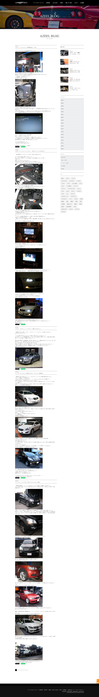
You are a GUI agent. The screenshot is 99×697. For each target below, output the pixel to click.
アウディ (67, 178)
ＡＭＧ (75, 206)
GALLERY (55, 2)
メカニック (72, 193)
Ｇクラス (70, 209)
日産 (80, 201)
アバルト (73, 178)
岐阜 (67, 201)
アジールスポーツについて (38, 2)
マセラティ (79, 191)
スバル (80, 183)
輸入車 (63, 206)
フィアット (75, 186)
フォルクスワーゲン (71, 188)
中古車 (81, 198)
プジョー (78, 188)
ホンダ (63, 191)
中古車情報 (63, 165)
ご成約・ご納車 (64, 160)
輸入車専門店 (69, 206)
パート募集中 (69, 186)
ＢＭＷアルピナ (64, 209)
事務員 (63, 201)
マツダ (63, 193)
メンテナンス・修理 (64, 163)
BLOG (76, 2)
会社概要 (82, 2)
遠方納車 (62, 168)
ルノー (70, 198)
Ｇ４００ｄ (63, 211)
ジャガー (63, 183)
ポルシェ (73, 191)
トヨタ (63, 186)
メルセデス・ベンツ (65, 196)
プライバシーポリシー (79, 689)
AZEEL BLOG (63, 157)
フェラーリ (63, 188)
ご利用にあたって (70, 689)
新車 (76, 201)
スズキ (68, 183)
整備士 (72, 201)
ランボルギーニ (64, 198)
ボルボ (68, 191)
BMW (62, 178)
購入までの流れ (69, 2)
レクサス (75, 198)
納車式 (61, 2)
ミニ (67, 193)
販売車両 (48, 2)
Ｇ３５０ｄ (77, 209)
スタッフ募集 (74, 183)
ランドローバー (73, 196)
